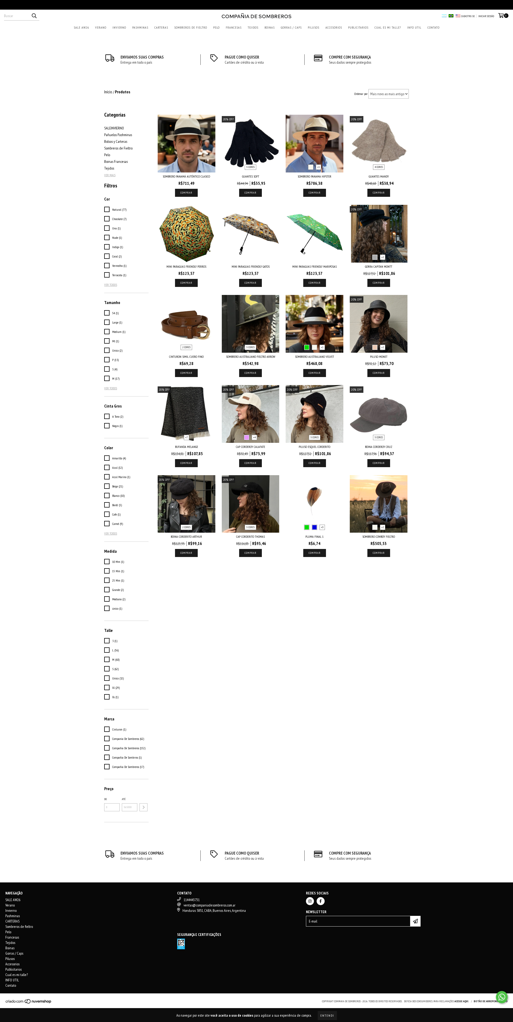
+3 (322, 527)
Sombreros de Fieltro (118, 148)
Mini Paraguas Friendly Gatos (251, 266)
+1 (318, 167)
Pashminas (140, 27)
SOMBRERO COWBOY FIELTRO (378, 537)
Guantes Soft (250, 176)
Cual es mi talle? (388, 27)
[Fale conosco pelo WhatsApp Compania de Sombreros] (502, 997)
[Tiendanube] (28, 1003)
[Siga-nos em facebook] (321, 901)
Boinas (270, 27)
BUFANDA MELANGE (186, 447)
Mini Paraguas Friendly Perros (186, 266)
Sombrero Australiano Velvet (314, 357)
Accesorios (333, 27)
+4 (254, 437)
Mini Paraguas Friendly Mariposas (314, 266)
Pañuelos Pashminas (118, 134)
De (105, 799)
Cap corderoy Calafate (250, 447)
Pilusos (313, 27)
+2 (382, 257)
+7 (186, 437)
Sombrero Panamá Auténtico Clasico (186, 176)
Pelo (216, 27)
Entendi (327, 1015)
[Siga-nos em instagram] (310, 901)
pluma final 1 (314, 537)
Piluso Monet (378, 357)
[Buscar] (34, 16)
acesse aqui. (461, 1001)
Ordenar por (361, 94)
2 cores (186, 347)
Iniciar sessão (486, 16)
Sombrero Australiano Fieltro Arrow (250, 357)
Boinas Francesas (116, 161)
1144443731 (192, 899)
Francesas (234, 27)
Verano (100, 27)
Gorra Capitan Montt (378, 266)
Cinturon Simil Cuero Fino (186, 357)
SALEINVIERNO (114, 128)
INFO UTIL (414, 27)
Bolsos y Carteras (115, 141)
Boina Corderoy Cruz (378, 447)
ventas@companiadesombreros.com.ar (209, 905)
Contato (434, 27)
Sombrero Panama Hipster (314, 176)
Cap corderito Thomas (250, 537)
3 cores (250, 167)
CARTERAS (161, 27)
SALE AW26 (81, 27)
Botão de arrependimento (491, 1001)
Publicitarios (358, 27)
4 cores (379, 167)
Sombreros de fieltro (190, 27)
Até (124, 799)
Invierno (119, 27)
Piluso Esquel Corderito (314, 447)
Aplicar (143, 807)
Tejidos (253, 27)
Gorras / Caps (291, 27)
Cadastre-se (468, 16)
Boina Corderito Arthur (186, 537)
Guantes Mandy (379, 176)
